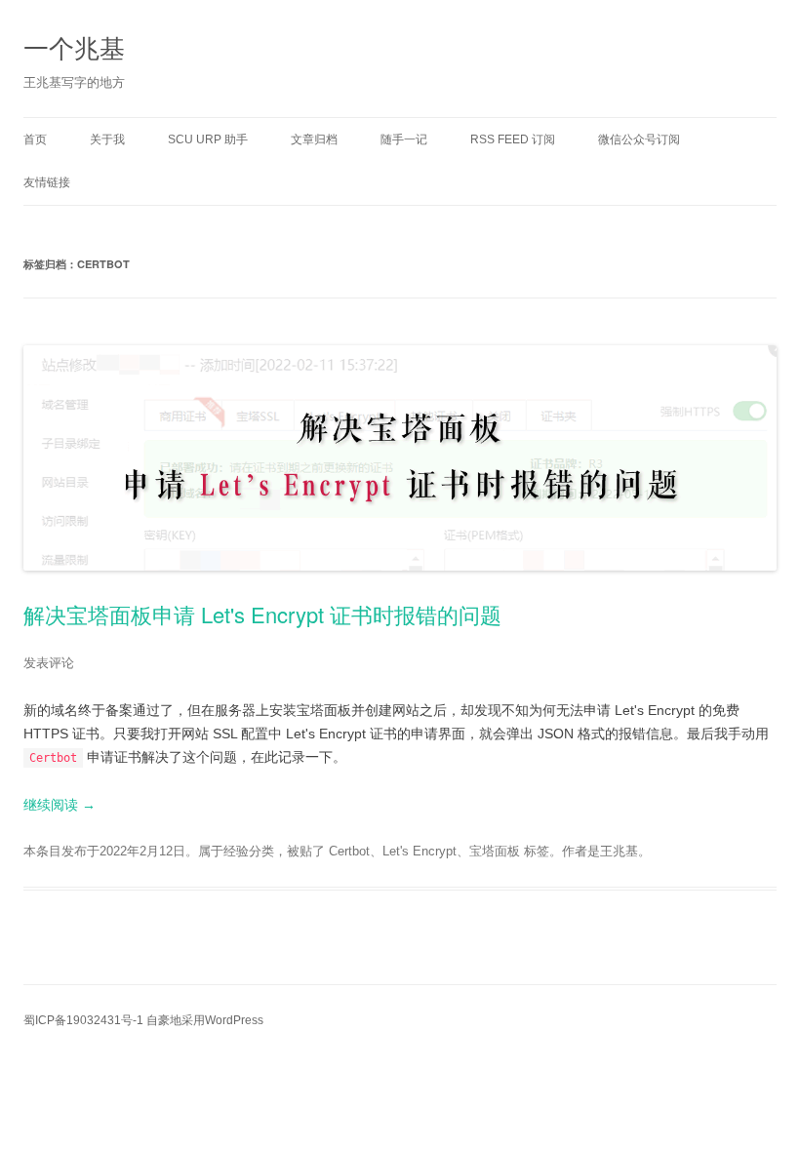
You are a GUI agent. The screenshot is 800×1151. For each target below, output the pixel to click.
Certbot (349, 851)
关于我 (107, 139)
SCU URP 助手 (208, 139)
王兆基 (619, 851)
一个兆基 (74, 46)
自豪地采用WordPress (204, 1020)
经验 (236, 851)
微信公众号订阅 (639, 139)
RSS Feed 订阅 (512, 139)
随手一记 (403, 139)
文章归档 (314, 139)
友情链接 (46, 182)
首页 (35, 139)
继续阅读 (59, 805)
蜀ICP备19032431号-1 (83, 1020)
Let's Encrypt (419, 851)
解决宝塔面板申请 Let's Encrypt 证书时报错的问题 (262, 614)
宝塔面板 (494, 851)
